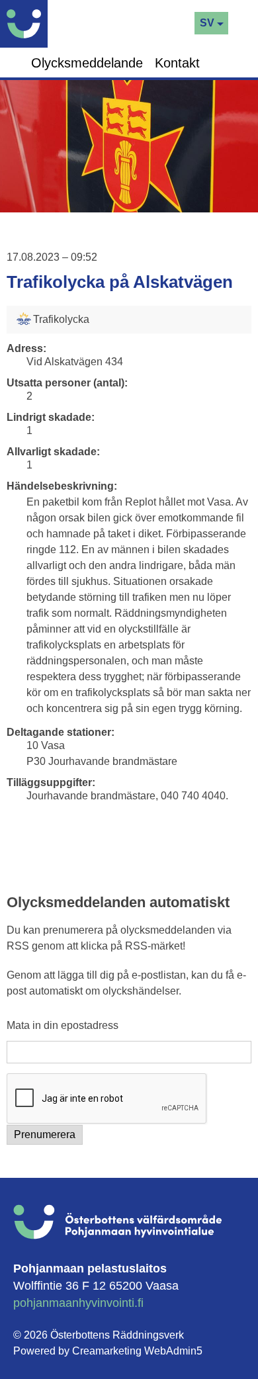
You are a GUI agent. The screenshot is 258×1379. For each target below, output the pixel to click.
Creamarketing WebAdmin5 (137, 1351)
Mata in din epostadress (62, 1025)
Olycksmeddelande (87, 63)
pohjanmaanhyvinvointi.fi (78, 1303)
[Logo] (27, 24)
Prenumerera (44, 1134)
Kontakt (177, 63)
